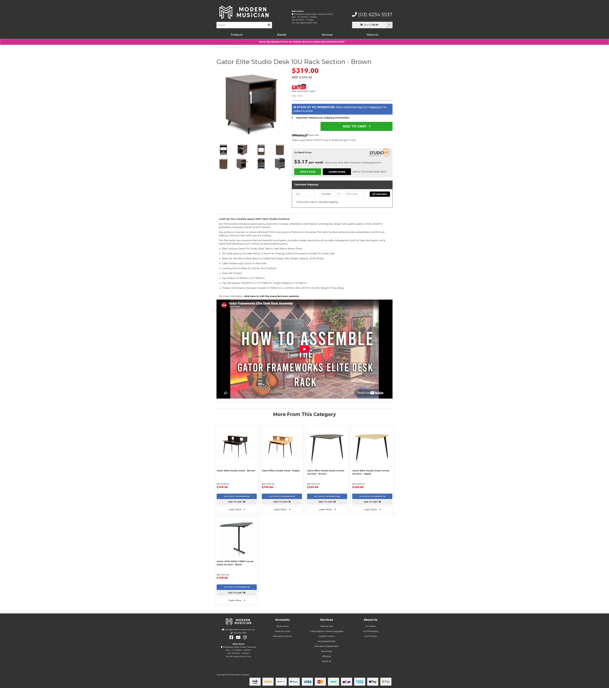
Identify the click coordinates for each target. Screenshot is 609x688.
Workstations (238, 47)
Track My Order (282, 631)
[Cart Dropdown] (389, 25)
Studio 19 (326, 661)
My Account (282, 626)
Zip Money (326, 651)
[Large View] (223, 150)
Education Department (326, 646)
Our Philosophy (370, 631)
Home (219, 47)
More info (313, 135)
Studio (227, 47)
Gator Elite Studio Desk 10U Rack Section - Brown (268, 47)
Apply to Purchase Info (369, 171)
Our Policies (370, 636)
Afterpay (326, 656)
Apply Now (307, 171)
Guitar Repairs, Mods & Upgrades (326, 631)
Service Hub (326, 626)
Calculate (381, 194)
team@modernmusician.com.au (240, 629)
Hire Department (326, 641)
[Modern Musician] (244, 12)
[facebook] (231, 637)
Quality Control (326, 636)
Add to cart (235, 502)
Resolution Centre (282, 636)
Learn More (337, 171)
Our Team (370, 626)
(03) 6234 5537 (374, 14)
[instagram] (245, 637)
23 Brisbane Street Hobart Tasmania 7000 (313, 14)
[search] (269, 25)
